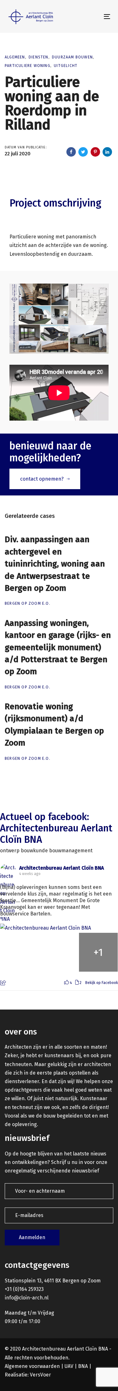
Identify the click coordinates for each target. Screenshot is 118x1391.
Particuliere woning (27, 65)
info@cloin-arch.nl (26, 1298)
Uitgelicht (65, 65)
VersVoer (40, 1375)
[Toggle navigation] (93, 16)
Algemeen (15, 57)
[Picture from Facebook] (19, 952)
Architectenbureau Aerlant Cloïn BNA (61, 868)
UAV (69, 1366)
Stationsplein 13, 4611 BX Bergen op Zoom (53, 1281)
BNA (83, 1366)
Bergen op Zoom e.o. (27, 603)
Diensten (38, 57)
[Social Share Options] (4, 983)
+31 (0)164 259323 (24, 1289)
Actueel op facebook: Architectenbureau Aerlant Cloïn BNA (56, 828)
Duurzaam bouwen (72, 57)
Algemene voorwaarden (32, 1366)
